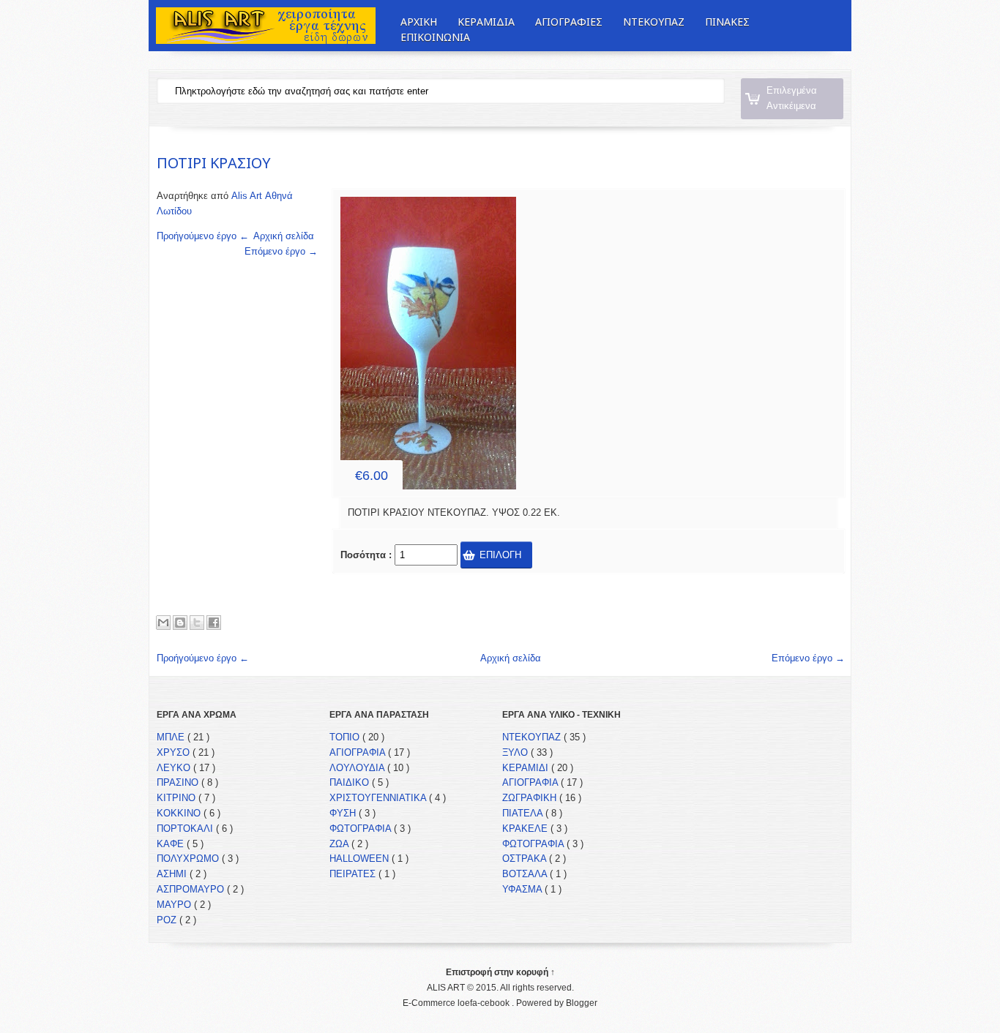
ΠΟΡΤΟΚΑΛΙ (186, 828)
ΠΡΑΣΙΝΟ (179, 782)
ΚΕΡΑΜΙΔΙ (526, 767)
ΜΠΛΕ (172, 737)
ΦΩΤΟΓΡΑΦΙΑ (361, 828)
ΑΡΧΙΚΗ (418, 22)
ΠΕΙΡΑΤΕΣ (353, 873)
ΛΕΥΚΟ (175, 767)
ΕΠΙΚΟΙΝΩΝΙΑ (435, 38)
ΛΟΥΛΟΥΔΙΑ (358, 767)
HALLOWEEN (360, 858)
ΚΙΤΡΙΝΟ (177, 797)
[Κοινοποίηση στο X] (197, 622)
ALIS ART (447, 988)
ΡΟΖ (168, 919)
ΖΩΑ (340, 843)
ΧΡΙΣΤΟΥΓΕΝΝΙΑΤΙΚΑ (379, 797)
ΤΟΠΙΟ (345, 737)
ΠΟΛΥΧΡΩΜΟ (189, 858)
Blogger (581, 1003)
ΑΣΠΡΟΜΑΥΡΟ (192, 889)
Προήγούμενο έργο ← (203, 235)
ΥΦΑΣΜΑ (523, 889)
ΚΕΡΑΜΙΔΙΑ (486, 22)
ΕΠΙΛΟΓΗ (500, 554)
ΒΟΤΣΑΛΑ (526, 873)
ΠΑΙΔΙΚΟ (350, 782)
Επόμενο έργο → (281, 251)
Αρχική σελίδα (283, 235)
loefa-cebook (485, 1003)
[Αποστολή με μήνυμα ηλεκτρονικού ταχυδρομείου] (163, 622)
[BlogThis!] (180, 622)
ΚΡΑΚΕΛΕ (526, 828)
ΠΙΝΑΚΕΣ (727, 22)
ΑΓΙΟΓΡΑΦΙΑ (358, 752)
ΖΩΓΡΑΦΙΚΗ (530, 797)
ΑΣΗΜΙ (173, 873)
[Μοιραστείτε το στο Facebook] (213, 622)
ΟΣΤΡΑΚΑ (525, 858)
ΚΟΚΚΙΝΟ (180, 813)
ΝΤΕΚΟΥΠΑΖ (653, 22)
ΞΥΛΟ (516, 752)
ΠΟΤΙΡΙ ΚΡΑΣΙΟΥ (214, 163)
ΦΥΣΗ (344, 813)
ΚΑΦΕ (172, 843)
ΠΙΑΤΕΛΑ (523, 813)
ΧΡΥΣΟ (175, 752)
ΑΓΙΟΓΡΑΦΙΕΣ (568, 22)
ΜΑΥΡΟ (175, 904)
